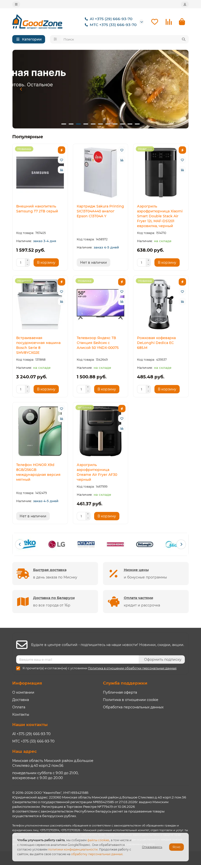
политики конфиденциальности (73, 849)
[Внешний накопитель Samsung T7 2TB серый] (40, 173)
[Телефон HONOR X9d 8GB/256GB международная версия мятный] (40, 431)
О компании (23, 692)
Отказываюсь (152, 847)
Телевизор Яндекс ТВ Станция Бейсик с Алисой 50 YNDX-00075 (98, 343)
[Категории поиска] (55, 39)
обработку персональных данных (97, 854)
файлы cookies (98, 840)
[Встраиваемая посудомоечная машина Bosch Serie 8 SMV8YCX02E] (40, 304)
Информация (27, 683)
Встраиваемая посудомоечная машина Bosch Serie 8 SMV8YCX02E (38, 345)
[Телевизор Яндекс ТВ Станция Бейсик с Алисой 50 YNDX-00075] (101, 304)
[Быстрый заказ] (61, 150)
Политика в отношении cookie (130, 700)
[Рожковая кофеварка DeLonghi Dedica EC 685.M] (161, 304)
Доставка (20, 700)
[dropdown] (16, 4)
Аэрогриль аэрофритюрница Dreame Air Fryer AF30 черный (97, 472)
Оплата (18, 707)
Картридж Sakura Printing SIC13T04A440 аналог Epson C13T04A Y (100, 211)
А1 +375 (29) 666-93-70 (111, 18)
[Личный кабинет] (185, 4)
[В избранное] (61, 160)
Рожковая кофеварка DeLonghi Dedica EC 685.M (156, 343)
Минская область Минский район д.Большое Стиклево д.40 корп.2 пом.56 (52, 763)
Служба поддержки (125, 683)
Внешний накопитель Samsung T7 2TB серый (37, 208)
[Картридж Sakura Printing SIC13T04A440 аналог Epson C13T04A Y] (101, 173)
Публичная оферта (120, 692)
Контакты (20, 714)
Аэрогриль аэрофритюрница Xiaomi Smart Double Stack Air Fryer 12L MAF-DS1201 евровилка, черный (160, 216)
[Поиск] (183, 39)
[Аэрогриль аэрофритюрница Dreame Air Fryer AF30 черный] (101, 431)
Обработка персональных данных (133, 707)
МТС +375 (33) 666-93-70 (113, 24)
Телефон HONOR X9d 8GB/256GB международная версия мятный (38, 472)
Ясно (176, 847)
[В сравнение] (61, 169)
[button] (21, 89)
